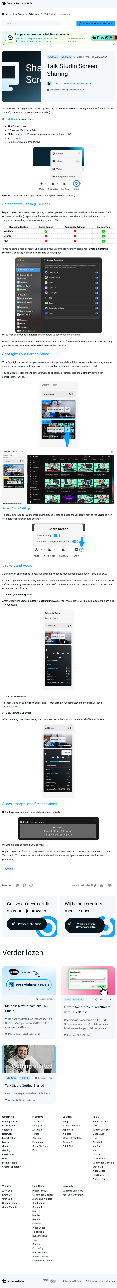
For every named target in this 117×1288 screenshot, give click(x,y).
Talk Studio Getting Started (24, 1085)
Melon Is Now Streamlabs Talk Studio (26, 1008)
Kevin (89, 1035)
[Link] (31, 885)
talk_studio (8, 869)
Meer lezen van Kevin (75, 83)
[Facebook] (24, 886)
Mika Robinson (29, 1034)
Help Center (18, 14)
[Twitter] (17, 886)
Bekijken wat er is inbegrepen (77, 39)
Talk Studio (34, 14)
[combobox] (31, 23)
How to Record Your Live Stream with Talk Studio (87, 1009)
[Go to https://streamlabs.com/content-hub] (17, 3)
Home (5, 14)
